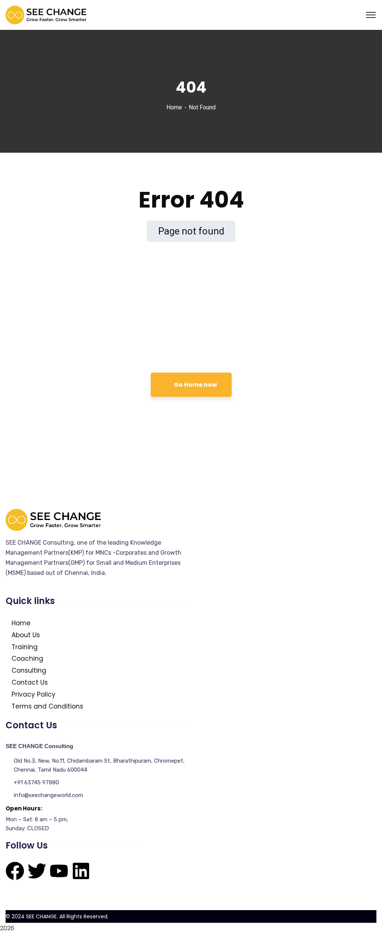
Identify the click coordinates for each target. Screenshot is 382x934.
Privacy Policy (34, 694)
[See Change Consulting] (46, 14)
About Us (26, 635)
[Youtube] (59, 871)
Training (25, 646)
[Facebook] (15, 871)
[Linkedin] (81, 871)
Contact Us (30, 682)
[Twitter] (37, 871)
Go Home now (195, 384)
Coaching (27, 658)
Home (174, 107)
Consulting (29, 670)
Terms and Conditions (47, 706)
